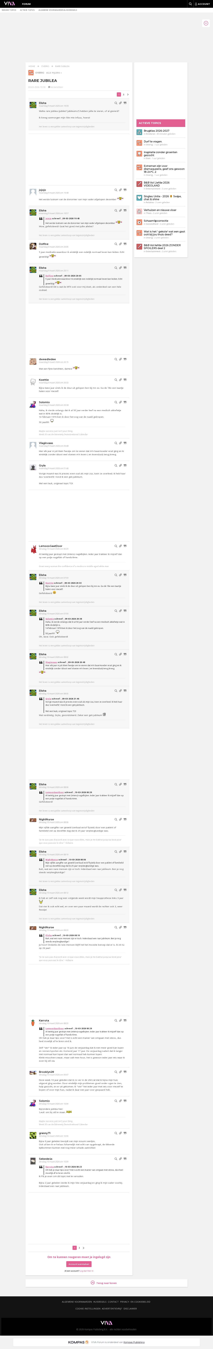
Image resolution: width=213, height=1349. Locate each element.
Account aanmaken (79, 1264)
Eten (148, 158)
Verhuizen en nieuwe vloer (160, 210)
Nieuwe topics (9, 10)
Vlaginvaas (46, 443)
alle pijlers (53, 73)
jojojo (42, 189)
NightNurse (46, 819)
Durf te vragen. (153, 141)
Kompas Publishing (134, 1342)
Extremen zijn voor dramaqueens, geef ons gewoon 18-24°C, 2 (164, 168)
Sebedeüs (45, 1158)
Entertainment (153, 188)
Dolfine (43, 244)
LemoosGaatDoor (50, 546)
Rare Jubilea (62, 66)
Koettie (44, 379)
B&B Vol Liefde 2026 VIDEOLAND (156, 184)
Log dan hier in (86, 1270)
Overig (45, 66)
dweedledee (47, 359)
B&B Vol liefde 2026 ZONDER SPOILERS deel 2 (162, 247)
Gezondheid (152, 223)
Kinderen (150, 133)
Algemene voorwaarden (77, 1301)
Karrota (44, 1020)
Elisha (42, 103)
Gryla (42, 465)
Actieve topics (27, 10)
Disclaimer (130, 1308)
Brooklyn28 (46, 1071)
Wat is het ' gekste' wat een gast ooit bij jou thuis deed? (164, 233)
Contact (113, 1301)
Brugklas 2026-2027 (156, 130)
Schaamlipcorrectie (156, 220)
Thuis (148, 213)
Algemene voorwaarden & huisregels (58, 10)
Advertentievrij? (112, 1308)
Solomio (44, 402)
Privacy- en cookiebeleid (135, 1301)
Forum (26, 3)
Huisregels (99, 1301)
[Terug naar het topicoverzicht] (31, 74)
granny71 (45, 1133)
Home (32, 66)
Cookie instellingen (87, 1308)
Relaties (150, 202)
